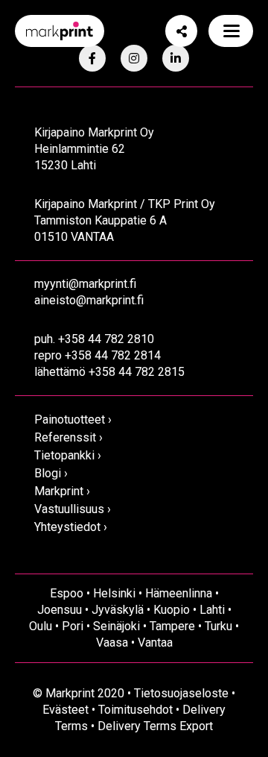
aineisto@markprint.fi (89, 300)
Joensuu (59, 610)
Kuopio (171, 610)
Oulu (40, 626)
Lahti (212, 610)
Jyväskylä (118, 610)
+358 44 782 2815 (137, 372)
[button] (230, 31)
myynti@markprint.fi (85, 284)
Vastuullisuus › (72, 509)
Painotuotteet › (73, 419)
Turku (218, 626)
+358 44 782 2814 (113, 355)
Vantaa (155, 642)
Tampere (172, 626)
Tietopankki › (67, 455)
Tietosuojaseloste (181, 693)
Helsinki (114, 593)
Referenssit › (68, 437)
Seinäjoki (116, 626)
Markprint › (62, 491)
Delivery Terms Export (155, 726)
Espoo (66, 593)
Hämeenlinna (178, 593)
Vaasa (112, 642)
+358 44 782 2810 (106, 339)
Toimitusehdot (135, 710)
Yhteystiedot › (70, 527)
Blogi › (51, 473)
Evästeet (65, 710)
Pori (72, 626)
